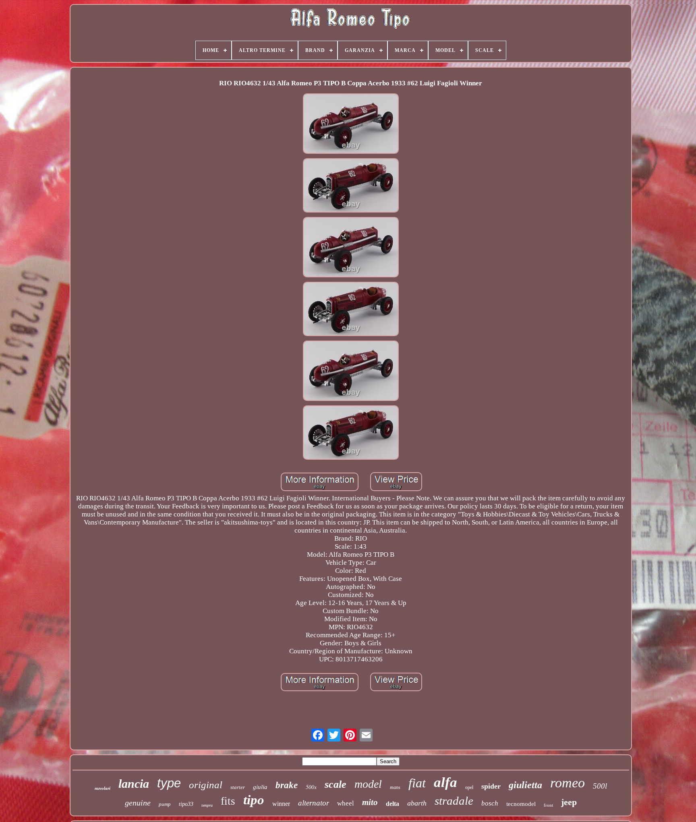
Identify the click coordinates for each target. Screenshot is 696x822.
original (205, 784)
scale (335, 784)
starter (237, 787)
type (169, 783)
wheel (345, 803)
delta (392, 803)
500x (311, 787)
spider (491, 786)
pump (165, 804)
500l (600, 786)
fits (228, 801)
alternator (313, 803)
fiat (417, 783)
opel (469, 787)
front (548, 805)
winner (281, 803)
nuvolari (102, 788)
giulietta (525, 785)
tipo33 (186, 804)
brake (287, 785)
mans (395, 787)
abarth (417, 803)
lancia (133, 783)
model (368, 784)
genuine (138, 802)
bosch (489, 803)
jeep (569, 802)
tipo (253, 800)
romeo (567, 782)
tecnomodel (521, 804)
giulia (260, 787)
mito (370, 802)
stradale (454, 800)
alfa (445, 782)
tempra (207, 805)
